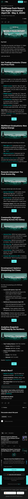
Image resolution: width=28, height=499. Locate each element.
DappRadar (8, 360)
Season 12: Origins (8, 373)
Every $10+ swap (11, 113)
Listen (25, 18)
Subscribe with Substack (15, 474)
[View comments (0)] (5, 22)
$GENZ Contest (7, 86)
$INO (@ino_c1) (7, 145)
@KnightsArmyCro (8, 153)
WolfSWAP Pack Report (7, 5)
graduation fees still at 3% (10, 158)
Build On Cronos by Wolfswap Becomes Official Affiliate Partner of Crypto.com (10, 438)
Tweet (7, 151)
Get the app (20, 493)
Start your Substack (10, 493)
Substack (8, 496)
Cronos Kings (7, 240)
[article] (14, 441)
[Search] (25, 433)
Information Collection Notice (16, 479)
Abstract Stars (7, 234)
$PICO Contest (7, 99)
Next (24, 407)
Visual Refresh (7, 250)
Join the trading (19, 375)
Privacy (13, 489)
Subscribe (20, 1)
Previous (5, 407)
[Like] (2, 22)
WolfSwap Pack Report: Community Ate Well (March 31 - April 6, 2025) (10, 450)
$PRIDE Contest (7, 93)
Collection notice (23, 489)
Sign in (25, 1)
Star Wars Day (7, 244)
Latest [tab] (6, 433)
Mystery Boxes (7, 197)
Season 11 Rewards (8, 192)
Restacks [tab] (10, 416)
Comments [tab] (4, 416)
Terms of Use (20, 477)
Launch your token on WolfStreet (9, 161)
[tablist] (6, 416)
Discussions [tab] (11, 433)
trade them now (17, 379)
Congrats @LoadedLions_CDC (11, 256)
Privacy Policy (14, 480)
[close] (24, 453)
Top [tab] (2, 433)
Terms (17, 489)
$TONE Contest (7, 105)
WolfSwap (9, 393)
